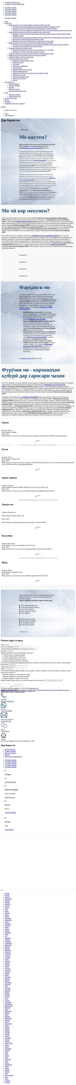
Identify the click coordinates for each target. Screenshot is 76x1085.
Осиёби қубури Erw (63, 690)
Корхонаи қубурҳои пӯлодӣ (10, 690)
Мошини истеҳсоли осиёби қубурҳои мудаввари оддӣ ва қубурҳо (35, 28)
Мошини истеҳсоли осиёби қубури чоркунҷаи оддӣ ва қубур (33, 41)
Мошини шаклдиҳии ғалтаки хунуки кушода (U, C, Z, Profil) (33, 50)
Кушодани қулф (18, 62)
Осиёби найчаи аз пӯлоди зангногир (21, 57)
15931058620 (9, 830)
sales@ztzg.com (6, 721)
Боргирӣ (7, 102)
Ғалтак (15, 80)
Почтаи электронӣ (7, 647)
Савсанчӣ (16, 64)
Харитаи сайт (33, 688)
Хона (6, 21)
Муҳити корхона (14, 89)
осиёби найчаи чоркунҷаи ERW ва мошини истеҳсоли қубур (29, 32)
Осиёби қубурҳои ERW (23, 221)
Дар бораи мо (9, 82)
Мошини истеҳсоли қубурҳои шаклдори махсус (29, 52)
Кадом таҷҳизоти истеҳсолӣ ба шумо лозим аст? (17, 653)
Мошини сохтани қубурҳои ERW (32, 148)
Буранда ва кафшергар (20, 66)
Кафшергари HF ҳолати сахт (22, 69)
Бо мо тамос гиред (11, 98)
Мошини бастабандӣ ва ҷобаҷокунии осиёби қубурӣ (30, 73)
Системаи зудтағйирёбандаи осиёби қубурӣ (27, 46)
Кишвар (3, 651)
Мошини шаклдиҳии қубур (46, 690)
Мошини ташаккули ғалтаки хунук (20, 48)
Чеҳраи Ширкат (14, 84)
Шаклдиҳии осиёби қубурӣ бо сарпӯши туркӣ (28, 39)
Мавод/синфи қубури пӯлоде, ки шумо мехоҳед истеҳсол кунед (22, 680)
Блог (6, 93)
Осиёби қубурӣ (19, 692)
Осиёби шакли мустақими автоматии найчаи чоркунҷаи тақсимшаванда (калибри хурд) (42, 37)
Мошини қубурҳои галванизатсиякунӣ (16, 676)
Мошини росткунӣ (19, 75)
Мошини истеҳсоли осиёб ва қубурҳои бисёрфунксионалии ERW (31, 43)
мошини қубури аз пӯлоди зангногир (15, 678)
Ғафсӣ (3, 669)
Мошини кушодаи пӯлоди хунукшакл (15, 661)
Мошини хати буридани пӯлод (23, 61)
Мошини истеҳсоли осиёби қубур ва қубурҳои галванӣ (27, 55)
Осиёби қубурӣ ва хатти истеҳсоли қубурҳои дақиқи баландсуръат (31, 53)
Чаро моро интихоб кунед (17, 91)
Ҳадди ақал (5, 666)
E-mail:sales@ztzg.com (12, 2)
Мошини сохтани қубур (28, 690)
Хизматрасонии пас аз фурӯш (15, 103)
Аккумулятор (17, 68)
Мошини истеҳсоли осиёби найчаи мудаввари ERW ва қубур (29, 25)
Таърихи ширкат (14, 85)
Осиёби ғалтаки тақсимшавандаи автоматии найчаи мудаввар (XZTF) (36, 27)
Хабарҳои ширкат (15, 94)
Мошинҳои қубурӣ (7, 692)
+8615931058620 (6, 711)
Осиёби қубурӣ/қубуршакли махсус (15, 659)
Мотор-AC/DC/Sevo (19, 78)
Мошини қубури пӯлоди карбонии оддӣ (16, 674)
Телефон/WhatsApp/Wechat (10, 649)
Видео (7, 100)
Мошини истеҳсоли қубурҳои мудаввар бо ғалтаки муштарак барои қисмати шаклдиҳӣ (42, 30)
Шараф (11, 87)
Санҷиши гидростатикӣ (21, 77)
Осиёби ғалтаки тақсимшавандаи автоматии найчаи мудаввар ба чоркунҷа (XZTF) (41, 44)
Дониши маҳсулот (15, 96)
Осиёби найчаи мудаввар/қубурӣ (14, 655)
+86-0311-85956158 (7, 701)
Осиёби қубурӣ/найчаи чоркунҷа (14, 657)
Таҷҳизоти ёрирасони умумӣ (18, 59)
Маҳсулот (8, 23)
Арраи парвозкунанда (20, 71)
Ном (2, 645)
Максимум (4, 664)
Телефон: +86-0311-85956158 (14, 4)
